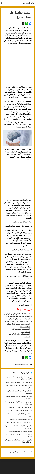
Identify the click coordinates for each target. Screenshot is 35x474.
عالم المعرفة (28, 3)
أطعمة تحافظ (22, 364)
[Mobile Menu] (1, 3)
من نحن (12, 452)
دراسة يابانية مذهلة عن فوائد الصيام (21, 419)
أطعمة (27, 364)
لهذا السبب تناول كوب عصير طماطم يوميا (19, 382)
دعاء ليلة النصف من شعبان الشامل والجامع (19, 422)
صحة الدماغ (17, 364)
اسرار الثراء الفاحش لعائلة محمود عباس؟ (19, 410)
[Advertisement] (17, 179)
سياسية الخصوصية (20, 452)
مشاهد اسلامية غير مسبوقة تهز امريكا (20, 431)
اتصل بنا (29, 452)
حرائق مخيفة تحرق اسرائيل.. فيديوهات (20, 407)
